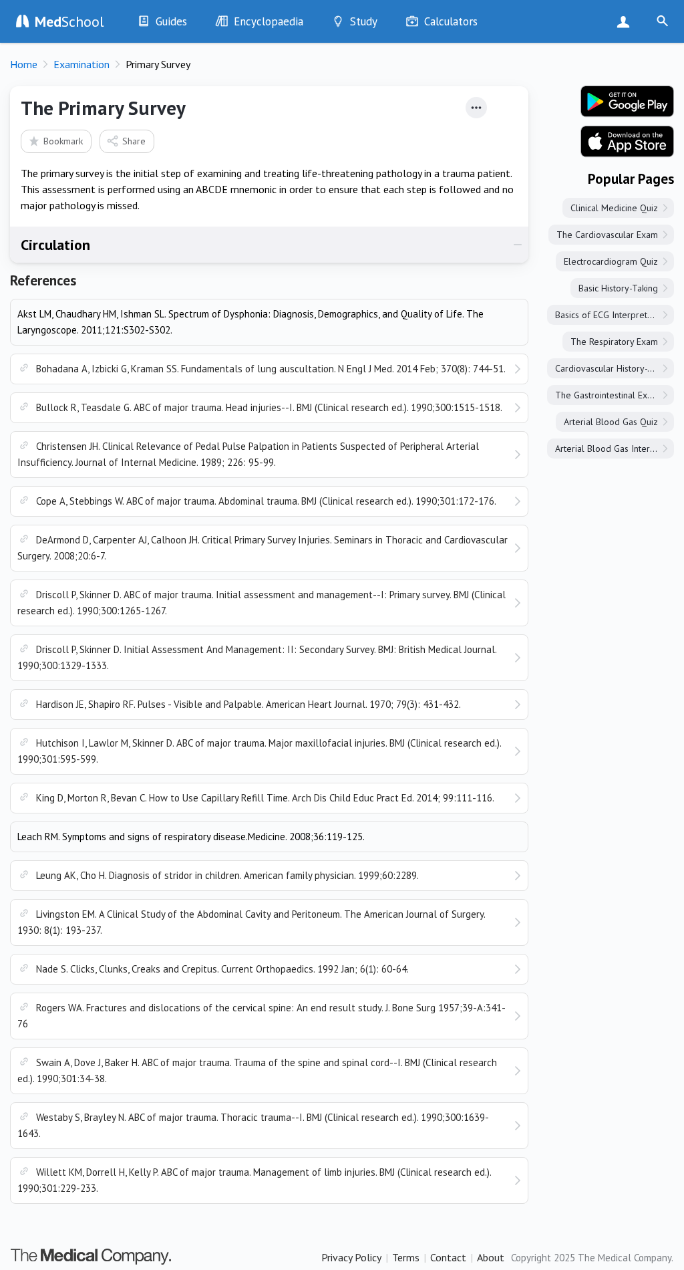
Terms (405, 1257)
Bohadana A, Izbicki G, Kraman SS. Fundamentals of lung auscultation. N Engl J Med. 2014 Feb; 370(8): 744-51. (271, 368)
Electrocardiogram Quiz (611, 261)
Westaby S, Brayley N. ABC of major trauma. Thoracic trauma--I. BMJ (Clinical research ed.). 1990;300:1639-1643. (253, 1125)
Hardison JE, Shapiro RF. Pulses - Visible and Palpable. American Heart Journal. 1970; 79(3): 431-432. (248, 704)
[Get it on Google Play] (627, 102)
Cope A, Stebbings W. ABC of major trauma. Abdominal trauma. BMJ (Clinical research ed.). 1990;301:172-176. (266, 501)
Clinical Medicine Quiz (614, 208)
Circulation (55, 244)
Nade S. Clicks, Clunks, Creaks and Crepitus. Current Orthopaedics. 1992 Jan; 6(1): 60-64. (222, 969)
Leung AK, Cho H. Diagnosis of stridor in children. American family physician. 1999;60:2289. (227, 875)
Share (134, 141)
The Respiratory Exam (614, 342)
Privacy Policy (351, 1257)
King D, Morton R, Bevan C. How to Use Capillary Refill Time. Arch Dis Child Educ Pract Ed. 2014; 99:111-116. (265, 797)
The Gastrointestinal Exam (607, 395)
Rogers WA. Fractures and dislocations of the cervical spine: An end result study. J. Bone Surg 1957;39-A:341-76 (261, 1015)
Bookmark (63, 141)
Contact (448, 1257)
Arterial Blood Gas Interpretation (614, 448)
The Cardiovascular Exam (607, 235)
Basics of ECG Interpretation (611, 315)
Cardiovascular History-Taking (614, 368)
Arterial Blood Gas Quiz (611, 422)
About (490, 1257)
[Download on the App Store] (627, 142)
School (69, 21)
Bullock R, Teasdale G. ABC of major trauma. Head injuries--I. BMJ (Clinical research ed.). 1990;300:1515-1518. (269, 407)
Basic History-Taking (618, 288)
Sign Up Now (626, 21)
